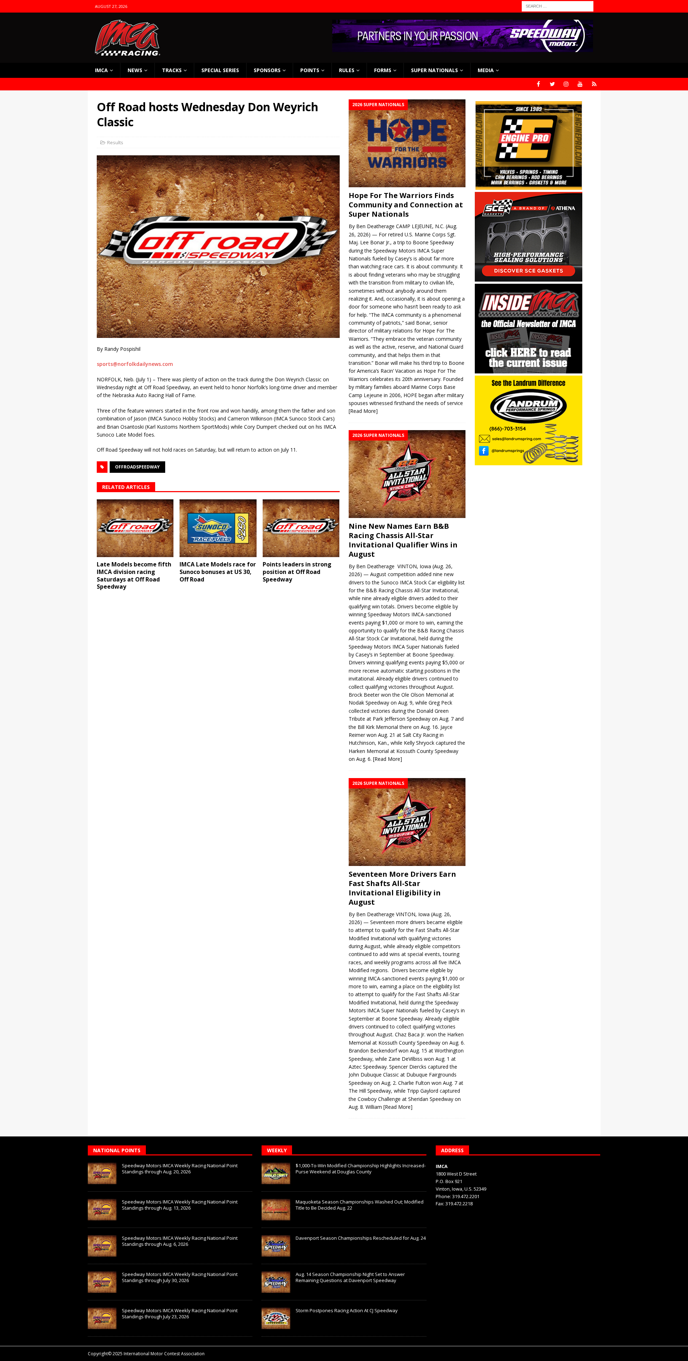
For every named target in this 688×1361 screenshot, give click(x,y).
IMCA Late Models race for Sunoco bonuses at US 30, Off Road (218, 571)
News (135, 70)
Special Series (220, 70)
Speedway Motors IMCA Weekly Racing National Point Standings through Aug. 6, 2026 (180, 1241)
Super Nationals (434, 70)
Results (115, 142)
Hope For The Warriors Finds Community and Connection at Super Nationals (406, 204)
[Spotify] (594, 84)
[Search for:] (557, 5)
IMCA (101, 70)
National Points (116, 1150)
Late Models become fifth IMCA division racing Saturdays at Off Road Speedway (134, 575)
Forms (382, 70)
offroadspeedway (137, 467)
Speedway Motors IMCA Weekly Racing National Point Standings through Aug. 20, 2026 (180, 1168)
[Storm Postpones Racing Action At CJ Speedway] (276, 1318)
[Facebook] (538, 84)
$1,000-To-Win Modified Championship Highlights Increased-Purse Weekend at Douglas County (361, 1168)
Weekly (277, 1150)
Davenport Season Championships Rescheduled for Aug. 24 (361, 1238)
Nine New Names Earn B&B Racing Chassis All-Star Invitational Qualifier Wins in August (403, 540)
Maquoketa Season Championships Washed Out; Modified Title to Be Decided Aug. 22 (360, 1204)
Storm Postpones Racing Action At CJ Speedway (347, 1310)
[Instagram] (566, 84)
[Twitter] (552, 84)
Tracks (172, 70)
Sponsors (267, 70)
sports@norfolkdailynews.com (135, 364)
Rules (346, 70)
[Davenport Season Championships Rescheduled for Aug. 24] (276, 1246)
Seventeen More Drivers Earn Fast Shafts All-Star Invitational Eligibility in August (402, 888)
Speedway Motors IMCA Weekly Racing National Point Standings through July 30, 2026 (180, 1277)
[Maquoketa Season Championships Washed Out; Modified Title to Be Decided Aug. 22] (276, 1209)
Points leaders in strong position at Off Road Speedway (297, 571)
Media (486, 70)
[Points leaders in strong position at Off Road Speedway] (301, 528)
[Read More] (363, 411)
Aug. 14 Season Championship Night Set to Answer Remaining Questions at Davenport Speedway (350, 1277)
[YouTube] (580, 84)
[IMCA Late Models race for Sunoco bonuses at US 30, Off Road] (218, 528)
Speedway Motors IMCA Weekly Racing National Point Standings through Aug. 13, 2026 (180, 1204)
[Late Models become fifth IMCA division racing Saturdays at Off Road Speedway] (135, 528)
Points (309, 70)
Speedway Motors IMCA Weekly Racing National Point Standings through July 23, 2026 (180, 1313)
